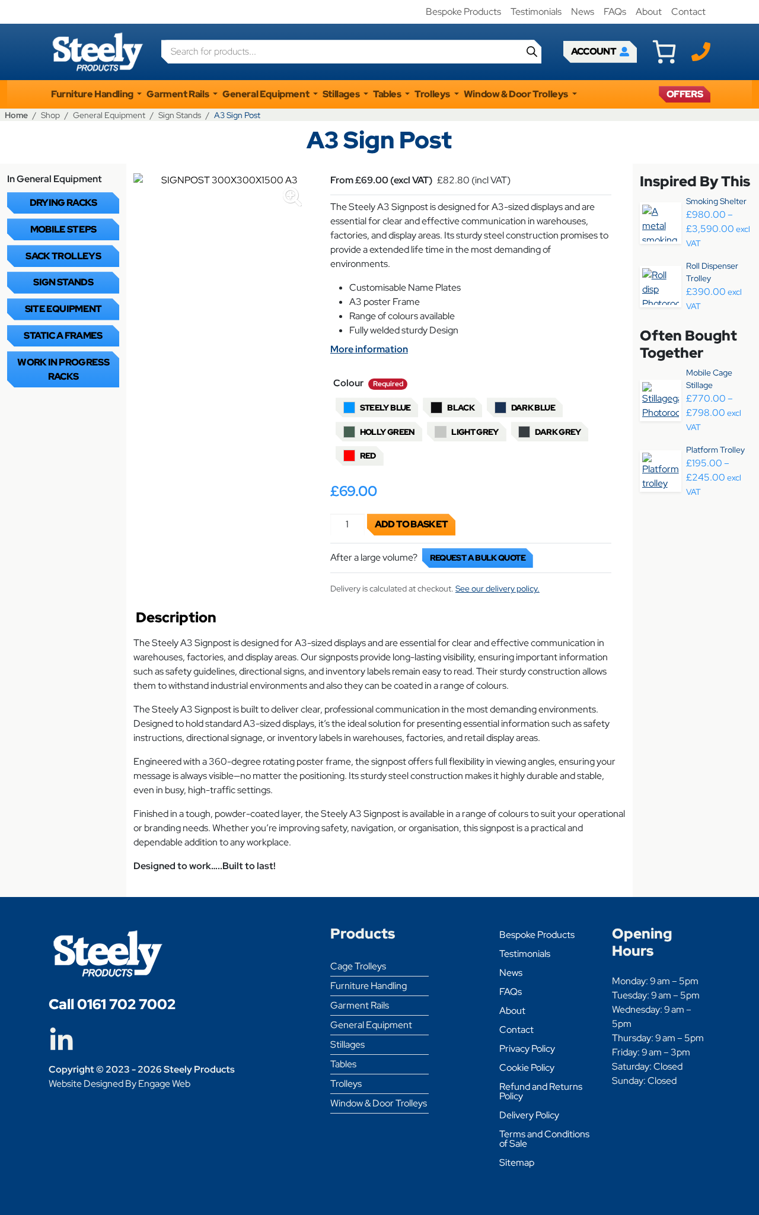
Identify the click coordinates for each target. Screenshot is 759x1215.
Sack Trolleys (63, 256)
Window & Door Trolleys (378, 1103)
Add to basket (411, 524)
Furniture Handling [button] (93, 94)
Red (368, 455)
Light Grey (475, 432)
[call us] (700, 50)
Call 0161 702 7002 (112, 1004)
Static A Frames (63, 335)
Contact (688, 11)
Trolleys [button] (432, 94)
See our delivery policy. (497, 588)
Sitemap (516, 1162)
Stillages (347, 1044)
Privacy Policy (527, 1048)
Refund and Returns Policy (540, 1091)
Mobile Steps (63, 229)
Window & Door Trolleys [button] (517, 94)
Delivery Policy (529, 1115)
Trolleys (346, 1083)
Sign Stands (179, 114)
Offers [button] (684, 94)
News (582, 11)
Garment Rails (359, 1005)
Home (16, 114)
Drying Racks (63, 202)
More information (369, 349)
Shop (50, 114)
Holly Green (387, 432)
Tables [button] (388, 94)
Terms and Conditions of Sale (544, 1139)
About (649, 11)
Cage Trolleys (358, 966)
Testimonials (536, 11)
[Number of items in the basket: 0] (664, 51)
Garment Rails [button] (178, 94)
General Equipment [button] (266, 94)
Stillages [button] (342, 94)
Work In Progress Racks (63, 369)
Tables (343, 1064)
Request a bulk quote (477, 557)
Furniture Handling (368, 985)
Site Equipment (63, 309)
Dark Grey (558, 432)
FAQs (615, 11)
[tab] (176, 620)
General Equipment (109, 114)
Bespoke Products (463, 11)
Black (460, 407)
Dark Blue (533, 407)
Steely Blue (385, 407)
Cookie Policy (526, 1067)
